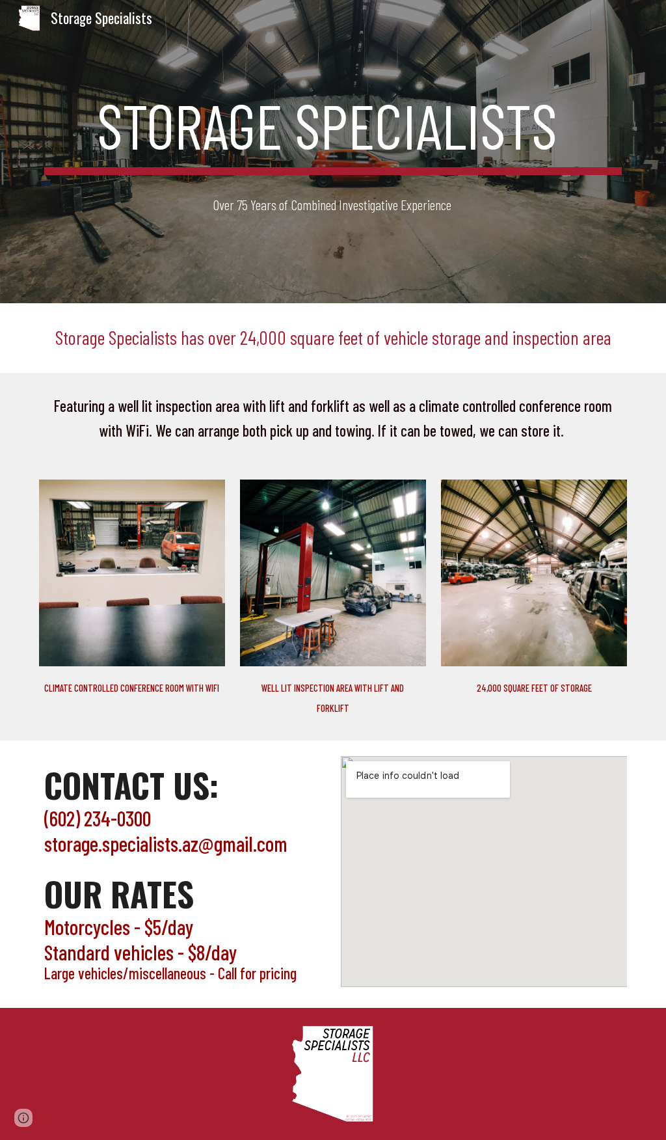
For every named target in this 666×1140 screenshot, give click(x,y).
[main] (333, 131)
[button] (23, 1118)
